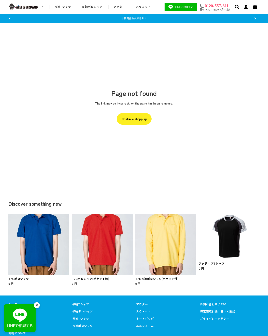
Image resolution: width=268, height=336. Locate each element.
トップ (12, 304)
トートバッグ (145, 318)
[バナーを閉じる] (37, 305)
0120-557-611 (216, 5)
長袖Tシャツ (80, 318)
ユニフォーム (145, 326)
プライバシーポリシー (214, 318)
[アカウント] (245, 7)
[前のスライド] (9, 18)
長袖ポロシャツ (82, 326)
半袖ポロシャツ (82, 311)
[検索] (237, 7)
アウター (142, 304)
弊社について (17, 333)
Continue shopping (134, 119)
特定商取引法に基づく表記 (217, 311)
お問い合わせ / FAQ (213, 304)
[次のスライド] (255, 18)
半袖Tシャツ (80, 304)
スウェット (143, 311)
